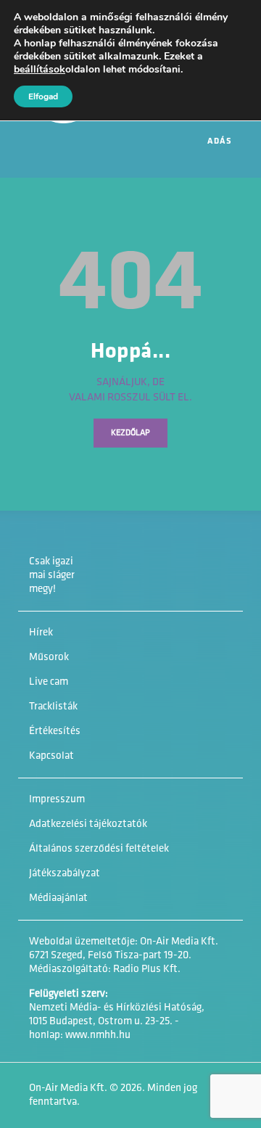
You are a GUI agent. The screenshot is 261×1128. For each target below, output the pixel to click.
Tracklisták (53, 706)
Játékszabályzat (64, 873)
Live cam (48, 682)
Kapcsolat (51, 756)
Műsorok (49, 657)
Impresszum (57, 799)
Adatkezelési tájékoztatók (88, 824)
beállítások (39, 69)
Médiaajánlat (58, 898)
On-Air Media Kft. (68, 1088)
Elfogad (43, 96)
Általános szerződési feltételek (99, 849)
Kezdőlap (130, 433)
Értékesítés (54, 731)
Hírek (41, 632)
